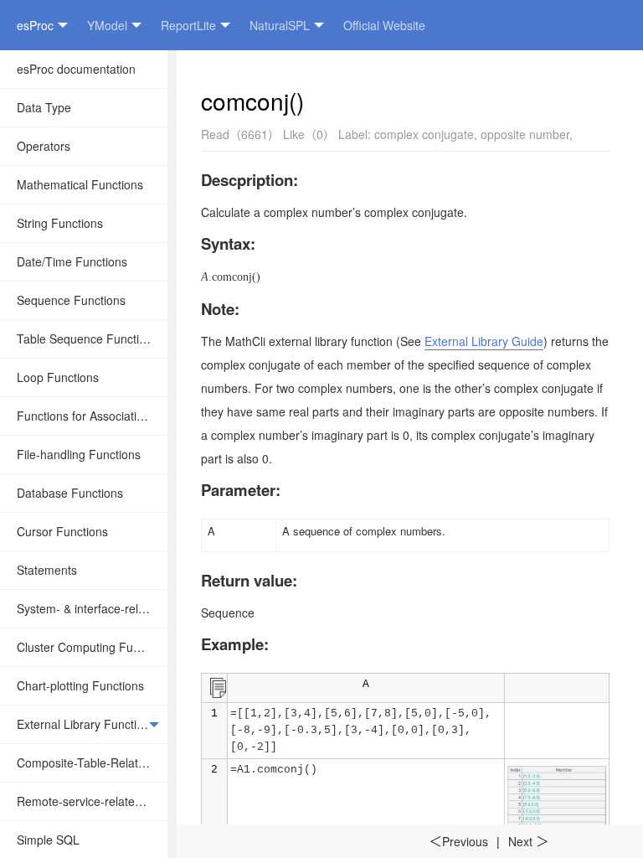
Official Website (384, 25)
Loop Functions (58, 377)
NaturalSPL (279, 25)
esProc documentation (76, 68)
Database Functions (70, 492)
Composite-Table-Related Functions (92, 762)
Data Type (44, 107)
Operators (43, 145)
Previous (458, 841)
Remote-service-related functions (92, 801)
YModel (107, 25)
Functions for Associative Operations (92, 415)
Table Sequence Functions (87, 338)
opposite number (525, 134)
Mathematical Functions (80, 184)
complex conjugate (424, 134)
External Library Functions (86, 724)
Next (528, 841)
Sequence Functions (71, 300)
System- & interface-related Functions (92, 608)
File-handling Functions (79, 454)
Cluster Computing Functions (92, 646)
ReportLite (188, 25)
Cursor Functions (62, 531)
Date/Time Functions (72, 261)
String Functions (60, 222)
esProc (35, 25)
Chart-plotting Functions (80, 685)
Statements (47, 569)
